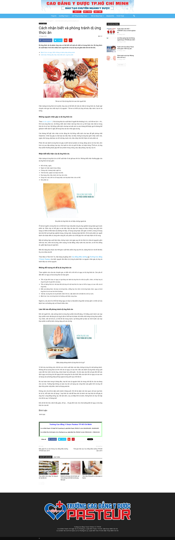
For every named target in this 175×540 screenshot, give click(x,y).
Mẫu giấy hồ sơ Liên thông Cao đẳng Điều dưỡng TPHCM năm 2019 (53, 450)
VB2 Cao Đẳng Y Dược (96, 16)
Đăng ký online (110, 16)
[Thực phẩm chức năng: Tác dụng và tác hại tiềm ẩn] (49, 468)
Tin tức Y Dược (120, 16)
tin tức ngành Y (47, 121)
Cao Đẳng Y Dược (63, 16)
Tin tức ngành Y (42, 23)
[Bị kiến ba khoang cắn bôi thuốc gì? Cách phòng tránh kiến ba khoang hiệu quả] (70, 468)
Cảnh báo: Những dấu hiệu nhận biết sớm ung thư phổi (57, 55)
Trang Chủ (53, 16)
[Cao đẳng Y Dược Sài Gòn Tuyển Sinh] (87, 7)
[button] (134, 16)
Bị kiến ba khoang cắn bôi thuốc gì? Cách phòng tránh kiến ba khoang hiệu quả (70, 477)
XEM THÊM (57, 457)
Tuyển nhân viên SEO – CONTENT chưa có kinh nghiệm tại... (126, 30)
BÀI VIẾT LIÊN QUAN (45, 457)
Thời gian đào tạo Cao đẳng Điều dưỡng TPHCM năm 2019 (87, 450)
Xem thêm (120, 65)
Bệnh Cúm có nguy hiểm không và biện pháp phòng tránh (58, 52)
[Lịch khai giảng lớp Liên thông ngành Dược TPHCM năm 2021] (111, 40)
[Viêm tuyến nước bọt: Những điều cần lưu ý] (111, 58)
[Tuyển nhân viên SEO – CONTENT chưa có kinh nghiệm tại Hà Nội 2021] (111, 31)
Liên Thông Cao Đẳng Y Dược (79, 16)
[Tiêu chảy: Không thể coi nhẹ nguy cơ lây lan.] (92, 468)
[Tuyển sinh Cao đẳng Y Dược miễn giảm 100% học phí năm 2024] (111, 49)
